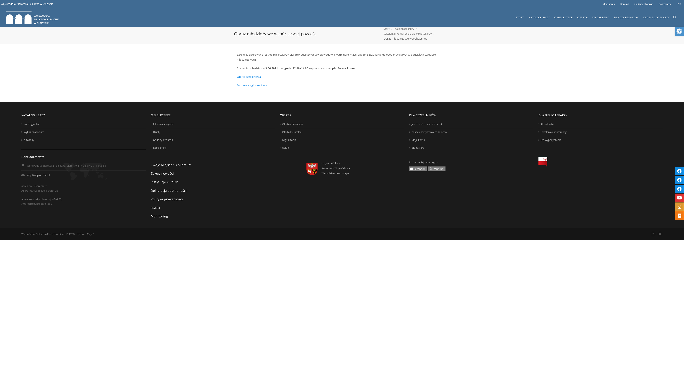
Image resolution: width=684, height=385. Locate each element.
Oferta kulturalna (292, 132)
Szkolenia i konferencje (554, 132)
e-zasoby (29, 140)
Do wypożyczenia (551, 140)
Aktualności (547, 124)
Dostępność (665, 4)
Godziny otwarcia (643, 4)
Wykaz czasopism (34, 132)
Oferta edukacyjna (292, 124)
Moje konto (609, 4)
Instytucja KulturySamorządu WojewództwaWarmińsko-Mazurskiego (336, 168)
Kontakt (624, 4)
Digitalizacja (289, 140)
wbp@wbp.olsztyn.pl (38, 175)
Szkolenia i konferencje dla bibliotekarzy (408, 33)
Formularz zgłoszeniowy (252, 85)
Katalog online (32, 124)
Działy (156, 132)
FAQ (679, 4)
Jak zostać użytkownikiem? (426, 124)
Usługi (285, 147)
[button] (679, 31)
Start (387, 28)
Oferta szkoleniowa (249, 76)
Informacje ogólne (163, 124)
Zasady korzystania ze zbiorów (429, 132)
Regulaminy (159, 147)
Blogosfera (417, 147)
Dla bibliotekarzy (404, 28)
